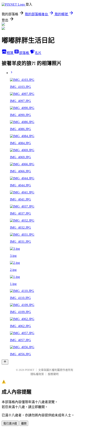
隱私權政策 (37, 374)
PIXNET (29, 369)
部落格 (24, 53)
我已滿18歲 (10, 423)
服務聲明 (53, 374)
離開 (23, 423)
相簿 (10, 53)
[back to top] (5, 362)
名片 (38, 53)
